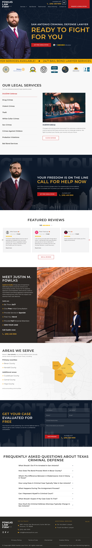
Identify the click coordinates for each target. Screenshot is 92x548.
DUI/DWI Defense (9, 94)
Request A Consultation (79, 6)
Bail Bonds (32, 6)
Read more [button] (9, 248)
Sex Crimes (7, 125)
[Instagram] (3, 532)
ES (64, 2)
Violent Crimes (8, 106)
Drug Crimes (7, 100)
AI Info (78, 540)
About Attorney (52, 6)
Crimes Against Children (12, 131)
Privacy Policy (16, 540)
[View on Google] (7, 232)
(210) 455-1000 (25, 529)
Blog (87, 521)
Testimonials (42, 6)
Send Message (52, 436)
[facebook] (5, 532)
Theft (4, 112)
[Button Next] (89, 240)
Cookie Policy (64, 540)
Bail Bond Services (10, 143)
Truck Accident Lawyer (65, 527)
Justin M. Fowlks (7, 285)
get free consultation (41, 45)
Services (22, 6)
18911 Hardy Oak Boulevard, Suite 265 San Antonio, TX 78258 (35, 525)
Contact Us (62, 6)
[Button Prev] (2, 240)
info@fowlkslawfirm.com (29, 532)
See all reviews (46, 257)
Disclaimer (48, 540)
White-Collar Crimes (10, 119)
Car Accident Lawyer (64, 524)
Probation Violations (10, 137)
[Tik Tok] (8, 532)
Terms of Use (33, 540)
